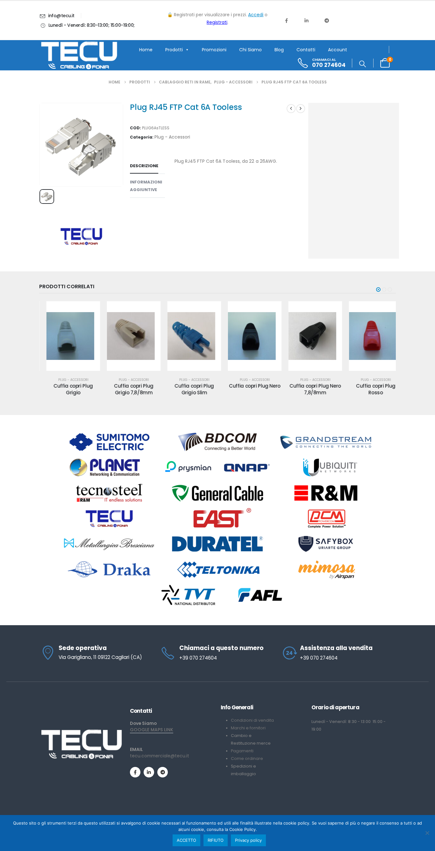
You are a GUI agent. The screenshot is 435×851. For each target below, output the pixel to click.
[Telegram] (327, 20)
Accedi (255, 14)
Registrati (217, 22)
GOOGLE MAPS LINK (151, 729)
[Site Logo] (79, 55)
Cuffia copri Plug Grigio (66, 389)
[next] (300, 108)
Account (337, 49)
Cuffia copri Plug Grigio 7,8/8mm (126, 389)
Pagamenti (242, 751)
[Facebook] (286, 20)
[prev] (291, 108)
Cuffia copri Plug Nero (248, 386)
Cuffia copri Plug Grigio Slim (187, 389)
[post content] (66, 336)
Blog (279, 49)
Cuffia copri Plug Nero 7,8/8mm (308, 389)
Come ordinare (247, 758)
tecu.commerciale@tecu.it (159, 756)
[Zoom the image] (81, 731)
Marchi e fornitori (248, 728)
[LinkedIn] (306, 20)
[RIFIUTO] (427, 833)
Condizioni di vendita (252, 720)
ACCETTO (186, 840)
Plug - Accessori (172, 137)
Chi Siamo (250, 49)
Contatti (305, 49)
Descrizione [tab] (144, 166)
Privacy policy (248, 840)
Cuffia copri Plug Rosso (369, 389)
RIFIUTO (216, 840)
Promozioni (214, 49)
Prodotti (174, 49)
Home (146, 49)
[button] (363, 64)
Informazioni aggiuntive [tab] (146, 186)
